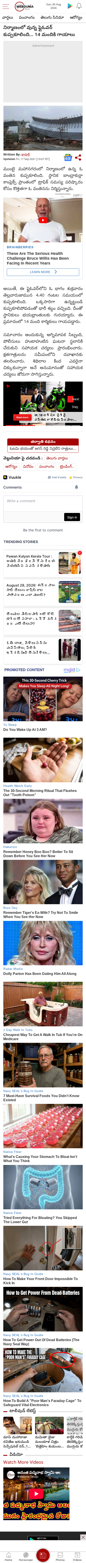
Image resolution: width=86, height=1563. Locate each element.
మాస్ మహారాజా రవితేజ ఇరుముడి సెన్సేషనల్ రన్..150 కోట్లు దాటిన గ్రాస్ (17, 1442)
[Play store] (70, 5)
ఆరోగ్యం (76, 18)
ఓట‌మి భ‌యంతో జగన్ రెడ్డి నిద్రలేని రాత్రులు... (43, 449)
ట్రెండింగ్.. (67, 466)
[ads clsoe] (83, 1537)
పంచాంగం (27, 18)
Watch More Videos (23, 1463)
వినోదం (28, 466)
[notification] (79, 5)
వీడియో (16, 1455)
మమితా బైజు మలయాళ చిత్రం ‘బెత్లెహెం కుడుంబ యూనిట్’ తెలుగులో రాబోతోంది (48, 1442)
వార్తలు (7, 18)
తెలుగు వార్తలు (57, 458)
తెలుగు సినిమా (52, 18)
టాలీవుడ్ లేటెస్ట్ (22, 1411)
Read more (22, 417)
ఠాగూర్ (25, 155)
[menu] (7, 6)
